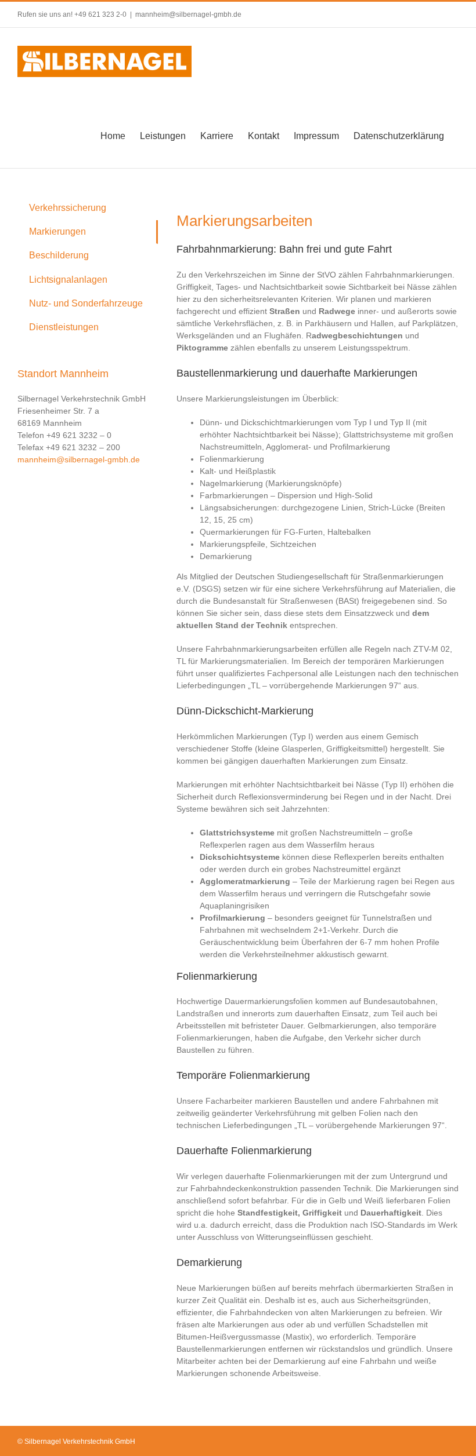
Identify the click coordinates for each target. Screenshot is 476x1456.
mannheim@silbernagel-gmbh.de (188, 14)
